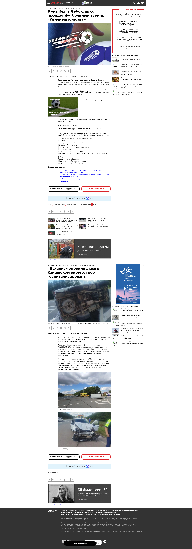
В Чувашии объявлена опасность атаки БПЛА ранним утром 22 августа (128, 15)
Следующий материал (80, 543)
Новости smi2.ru (54, 259)
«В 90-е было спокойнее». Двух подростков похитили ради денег (131, 58)
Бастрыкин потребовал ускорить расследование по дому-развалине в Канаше (128, 39)
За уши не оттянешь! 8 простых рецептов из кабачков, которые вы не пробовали (132, 79)
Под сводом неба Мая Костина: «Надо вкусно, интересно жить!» (98, 225)
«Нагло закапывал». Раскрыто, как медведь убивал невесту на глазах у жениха (132, 323)
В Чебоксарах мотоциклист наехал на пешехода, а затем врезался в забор (65, 233)
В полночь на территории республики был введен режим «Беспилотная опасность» (128, 31)
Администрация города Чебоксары (59, 66)
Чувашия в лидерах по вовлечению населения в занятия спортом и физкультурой (66, 220)
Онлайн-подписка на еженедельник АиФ (125, 510)
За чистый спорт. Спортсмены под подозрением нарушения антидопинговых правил (67, 226)
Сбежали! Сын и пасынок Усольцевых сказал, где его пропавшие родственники (132, 66)
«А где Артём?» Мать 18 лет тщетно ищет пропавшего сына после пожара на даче (132, 336)
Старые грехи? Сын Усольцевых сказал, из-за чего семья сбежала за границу (132, 343)
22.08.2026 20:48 (53, 265)
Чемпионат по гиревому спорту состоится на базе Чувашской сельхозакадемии (82, 172)
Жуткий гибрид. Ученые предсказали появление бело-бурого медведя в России (132, 310)
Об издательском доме (76, 510)
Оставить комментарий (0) (96, 189)
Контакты (64, 510)
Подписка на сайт (66, 512)
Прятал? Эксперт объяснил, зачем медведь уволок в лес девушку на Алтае (131, 86)
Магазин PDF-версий (102, 510)
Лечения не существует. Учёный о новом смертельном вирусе (131, 316)
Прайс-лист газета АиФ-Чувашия (106, 512)
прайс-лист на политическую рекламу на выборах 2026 (78, 514)
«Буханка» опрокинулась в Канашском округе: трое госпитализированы (128, 23)
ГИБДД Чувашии (103, 323)
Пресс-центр (90, 510)
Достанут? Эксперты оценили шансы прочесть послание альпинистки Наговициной (132, 92)
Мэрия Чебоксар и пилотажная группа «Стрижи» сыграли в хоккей (98, 220)
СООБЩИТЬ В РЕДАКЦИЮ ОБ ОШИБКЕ (109, 514)
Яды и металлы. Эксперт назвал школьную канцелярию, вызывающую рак (131, 72)
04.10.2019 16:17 (52, 8)
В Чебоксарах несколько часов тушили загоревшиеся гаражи (128, 47)
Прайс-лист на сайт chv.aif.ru (84, 512)
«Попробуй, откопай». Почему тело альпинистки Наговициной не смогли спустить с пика (132, 330)
